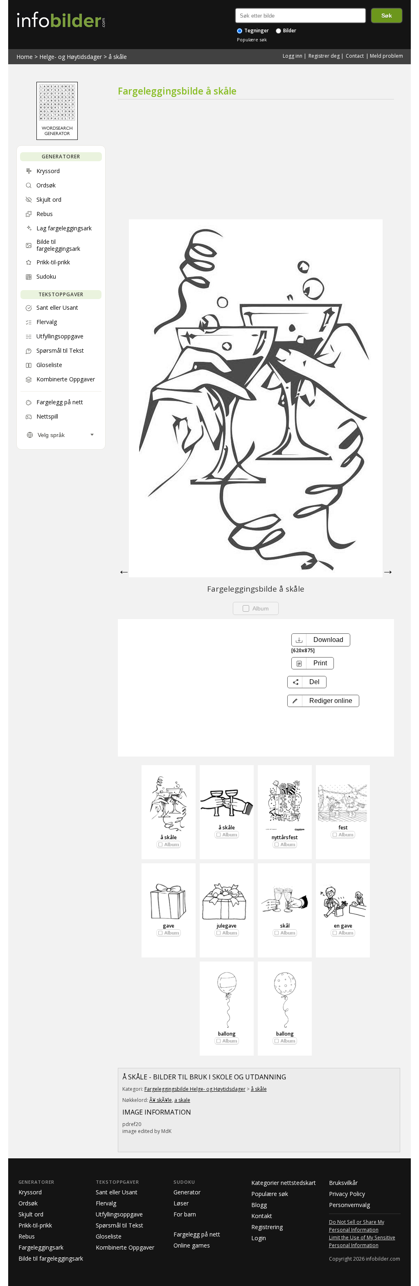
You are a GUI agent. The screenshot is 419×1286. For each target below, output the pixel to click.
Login (258, 1238)
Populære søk (252, 39)
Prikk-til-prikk (35, 1225)
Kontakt (261, 1216)
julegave (227, 925)
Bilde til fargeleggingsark (50, 1258)
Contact (355, 55)
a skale (182, 1100)
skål (285, 925)
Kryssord (30, 1192)
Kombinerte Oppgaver (125, 1247)
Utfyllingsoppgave (119, 1214)
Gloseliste (109, 1236)
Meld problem (386, 55)
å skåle (117, 57)
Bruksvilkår (343, 1183)
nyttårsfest (285, 837)
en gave (343, 925)
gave (168, 925)
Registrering (267, 1227)
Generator (186, 1192)
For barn (184, 1214)
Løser (181, 1203)
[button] (323, 701)
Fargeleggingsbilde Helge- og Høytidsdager (195, 1089)
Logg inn (292, 55)
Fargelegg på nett (196, 1234)
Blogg (259, 1205)
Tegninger (256, 30)
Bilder (289, 30)
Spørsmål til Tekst (119, 1225)
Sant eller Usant (116, 1192)
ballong (227, 1033)
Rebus (26, 1236)
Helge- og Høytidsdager (70, 57)
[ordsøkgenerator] (57, 138)
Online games (191, 1245)
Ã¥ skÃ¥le (160, 1100)
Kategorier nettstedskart (283, 1183)
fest (343, 827)
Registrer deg (324, 55)
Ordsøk (28, 1203)
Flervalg (106, 1203)
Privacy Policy (347, 1194)
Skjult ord (30, 1214)
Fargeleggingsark (40, 1247)
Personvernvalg (349, 1205)
